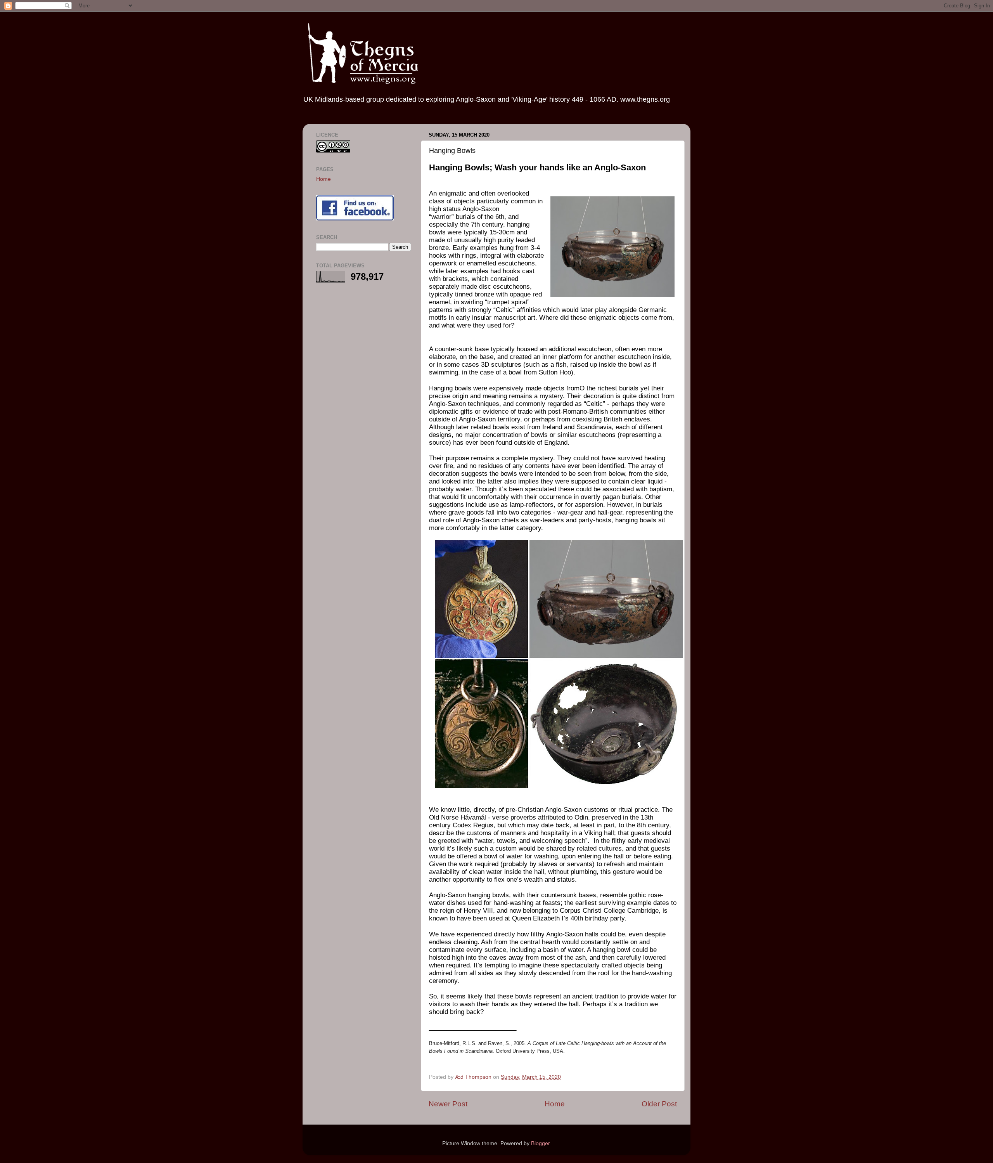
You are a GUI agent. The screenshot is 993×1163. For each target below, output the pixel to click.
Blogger (540, 1143)
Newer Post (448, 1104)
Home (555, 1104)
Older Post (659, 1104)
